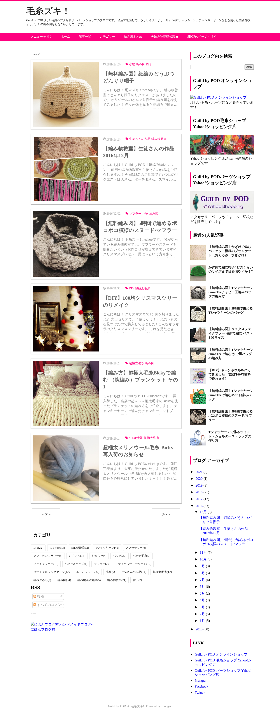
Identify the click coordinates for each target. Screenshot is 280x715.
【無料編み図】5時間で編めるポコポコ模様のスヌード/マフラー (230, 415)
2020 (199, 478)
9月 (203, 566)
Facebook (201, 686)
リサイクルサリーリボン (133, 563)
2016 (199, 506)
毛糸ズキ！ (48, 11)
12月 (204, 512)
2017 (199, 499)
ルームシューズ (87, 572)
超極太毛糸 (162, 572)
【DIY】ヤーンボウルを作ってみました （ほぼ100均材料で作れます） (229, 374)
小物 (110, 572)
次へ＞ (166, 514)
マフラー (101, 563)
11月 (204, 552)
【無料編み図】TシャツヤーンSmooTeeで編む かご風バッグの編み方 (230, 354)
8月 (203, 573)
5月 (203, 593)
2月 (203, 614)
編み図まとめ (133, 36)
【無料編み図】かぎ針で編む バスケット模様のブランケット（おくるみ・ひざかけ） (229, 251)
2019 (199, 485)
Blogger (166, 706)
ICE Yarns (57, 547)
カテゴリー (107, 36)
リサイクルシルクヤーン (51, 572)
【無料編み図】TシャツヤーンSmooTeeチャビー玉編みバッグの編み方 (230, 292)
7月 (203, 580)
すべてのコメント (50, 605)
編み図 (64, 580)
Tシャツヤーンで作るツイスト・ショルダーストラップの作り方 (229, 436)
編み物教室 (116, 580)
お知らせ (99, 555)
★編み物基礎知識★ (164, 36)
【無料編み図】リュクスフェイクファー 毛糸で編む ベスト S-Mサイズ (230, 333)
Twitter (200, 692)
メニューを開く (41, 36)
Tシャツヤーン (107, 547)
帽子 (137, 580)
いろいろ (77, 555)
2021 (199, 472)
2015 (199, 629)
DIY (38, 547)
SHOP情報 (80, 547)
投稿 (40, 596)
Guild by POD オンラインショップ (221, 654)
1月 (203, 621)
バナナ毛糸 (141, 555)
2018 (199, 492)
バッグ (119, 555)
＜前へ (46, 514)
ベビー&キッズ (76, 563)
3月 (203, 607)
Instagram (201, 680)
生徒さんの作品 (133, 572)
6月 (203, 586)
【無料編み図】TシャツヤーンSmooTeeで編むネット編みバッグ (230, 395)
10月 (204, 559)
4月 (203, 600)
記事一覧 (85, 36)
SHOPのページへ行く (202, 36)
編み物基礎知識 (89, 580)
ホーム (65, 36)
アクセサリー (136, 547)
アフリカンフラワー (47, 555)
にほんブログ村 (43, 629)
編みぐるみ (42, 580)
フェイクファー (45, 563)
